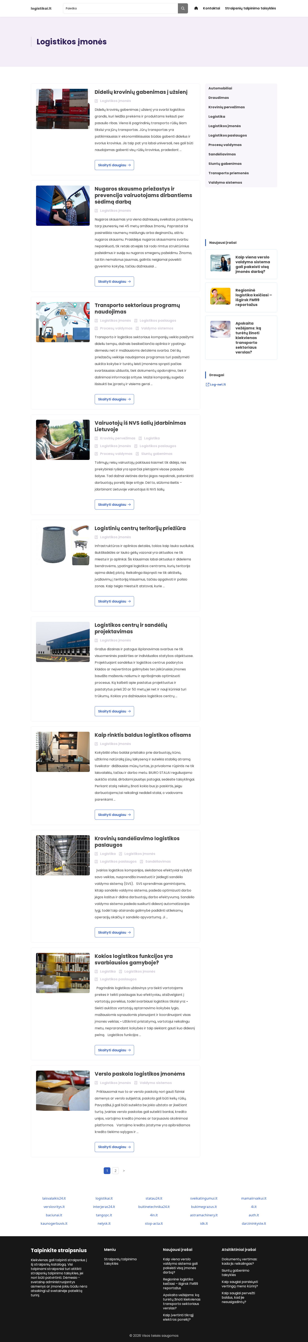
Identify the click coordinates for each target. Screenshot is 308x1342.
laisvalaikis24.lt (54, 1198)
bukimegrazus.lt (204, 1206)
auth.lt (254, 1215)
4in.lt (154, 1215)
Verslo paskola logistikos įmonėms (140, 1073)
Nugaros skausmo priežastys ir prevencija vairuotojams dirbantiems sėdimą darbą (143, 195)
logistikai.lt (104, 1198)
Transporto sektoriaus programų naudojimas (137, 308)
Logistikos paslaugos (227, 135)
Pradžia (196, 8)
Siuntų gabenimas (225, 163)
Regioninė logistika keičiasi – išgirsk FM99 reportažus (254, 297)
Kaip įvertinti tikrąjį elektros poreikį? (178, 1317)
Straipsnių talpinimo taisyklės (250, 8)
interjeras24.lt (104, 1206)
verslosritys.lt (54, 1206)
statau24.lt (154, 1198)
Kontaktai (211, 8)
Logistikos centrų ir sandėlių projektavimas (131, 628)
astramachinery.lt (204, 1215)
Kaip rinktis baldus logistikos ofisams (143, 735)
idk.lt (204, 1223)
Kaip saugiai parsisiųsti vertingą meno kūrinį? (240, 1284)
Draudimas (218, 97)
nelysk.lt (104, 1223)
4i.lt (254, 1206)
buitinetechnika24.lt (154, 1206)
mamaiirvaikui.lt (254, 1198)
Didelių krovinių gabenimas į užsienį (141, 92)
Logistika (216, 116)
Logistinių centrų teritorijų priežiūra (140, 528)
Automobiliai (220, 88)
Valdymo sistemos (225, 182)
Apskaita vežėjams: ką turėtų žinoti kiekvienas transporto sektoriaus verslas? (248, 338)
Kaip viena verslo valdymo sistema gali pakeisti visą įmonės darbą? (253, 264)
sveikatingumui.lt (203, 1198)
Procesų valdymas (225, 144)
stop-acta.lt (154, 1223)
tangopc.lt (104, 1215)
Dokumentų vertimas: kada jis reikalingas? (239, 1261)
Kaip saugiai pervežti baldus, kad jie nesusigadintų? (238, 1297)
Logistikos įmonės (224, 126)
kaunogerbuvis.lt (54, 1223)
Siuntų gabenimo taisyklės (235, 1272)
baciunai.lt (54, 1215)
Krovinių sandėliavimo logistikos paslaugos (137, 841)
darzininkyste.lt (254, 1223)
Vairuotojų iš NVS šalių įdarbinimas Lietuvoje (140, 426)
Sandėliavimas (222, 154)
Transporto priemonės (228, 173)
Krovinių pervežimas (226, 107)
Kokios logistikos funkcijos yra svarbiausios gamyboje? (134, 959)
